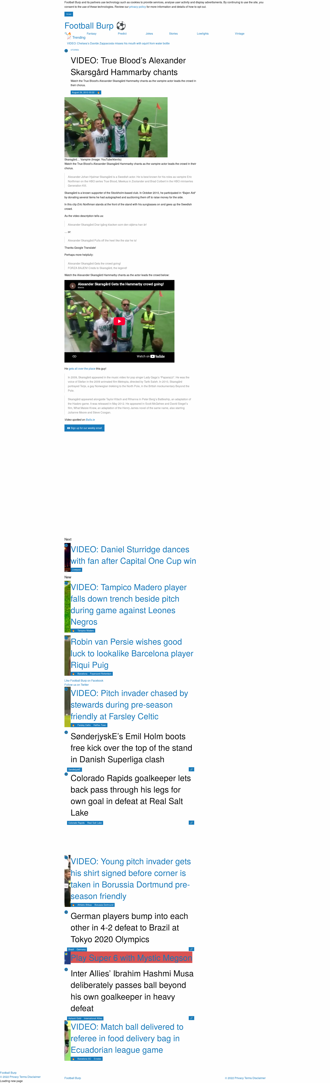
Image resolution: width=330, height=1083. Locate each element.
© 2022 (229, 1078)
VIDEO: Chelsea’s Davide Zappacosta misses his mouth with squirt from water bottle (118, 43)
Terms (248, 1078)
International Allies (93, 1018)
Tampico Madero (86, 630)
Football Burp (72, 1078)
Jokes (149, 33)
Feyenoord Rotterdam (100, 673)
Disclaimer (259, 1078)
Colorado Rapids (76, 822)
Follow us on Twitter (76, 685)
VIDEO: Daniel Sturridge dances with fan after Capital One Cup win (133, 554)
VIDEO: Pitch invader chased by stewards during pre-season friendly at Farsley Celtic (129, 704)
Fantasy (91, 33)
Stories (173, 33)
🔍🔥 (67, 33)
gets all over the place (82, 368)
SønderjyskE (74, 769)
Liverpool (76, 569)
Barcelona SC (84, 1058)
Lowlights (203, 33)
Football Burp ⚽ (95, 25)
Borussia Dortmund (104, 904)
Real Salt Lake (94, 822)
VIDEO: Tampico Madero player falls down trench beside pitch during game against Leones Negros (129, 604)
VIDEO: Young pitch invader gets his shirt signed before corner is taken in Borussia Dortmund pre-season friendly (131, 878)
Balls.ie (90, 420)
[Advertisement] (130, 442)
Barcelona (82, 673)
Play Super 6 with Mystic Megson (131, 957)
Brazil (71, 949)
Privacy (239, 1078)
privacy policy (137, 7)
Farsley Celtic (84, 725)
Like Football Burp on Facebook (83, 680)
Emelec (97, 1058)
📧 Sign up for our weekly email (84, 428)
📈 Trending (76, 37)
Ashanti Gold (74, 1018)
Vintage (239, 33)
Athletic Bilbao (85, 904)
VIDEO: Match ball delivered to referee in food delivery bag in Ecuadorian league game (127, 1037)
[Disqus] (130, 493)
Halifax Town (100, 725)
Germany (81, 949)
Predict (122, 33)
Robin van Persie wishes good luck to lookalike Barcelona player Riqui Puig (132, 652)
